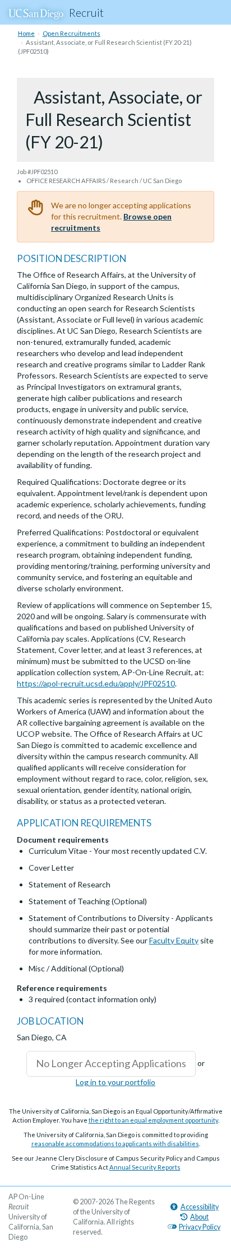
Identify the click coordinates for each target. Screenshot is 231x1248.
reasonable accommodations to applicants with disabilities (115, 1143)
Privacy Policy (199, 1227)
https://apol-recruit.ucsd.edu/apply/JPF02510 (96, 683)
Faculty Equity (173, 940)
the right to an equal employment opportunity (153, 1120)
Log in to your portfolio (115, 1082)
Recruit (86, 12)
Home (26, 33)
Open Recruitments (71, 33)
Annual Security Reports (145, 1167)
